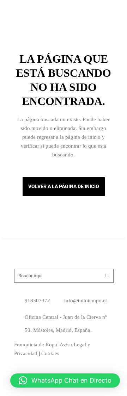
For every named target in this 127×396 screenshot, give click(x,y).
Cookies (50, 353)
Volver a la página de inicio (63, 186)
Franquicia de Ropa (35, 344)
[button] (65, 380)
